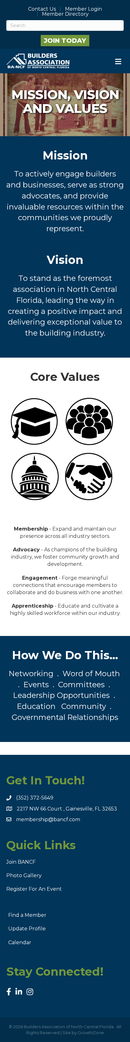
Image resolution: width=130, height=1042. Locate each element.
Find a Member (27, 915)
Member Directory (65, 14)
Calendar (19, 942)
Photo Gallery (24, 875)
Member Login (83, 9)
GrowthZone (91, 1032)
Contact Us (42, 9)
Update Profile (27, 929)
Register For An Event (34, 889)
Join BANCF (21, 862)
